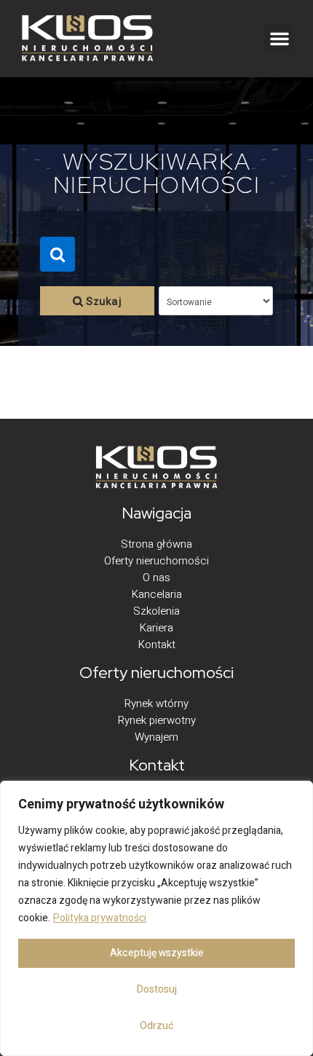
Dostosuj (157, 989)
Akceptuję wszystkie (157, 953)
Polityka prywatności (99, 918)
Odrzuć (156, 1025)
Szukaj (102, 301)
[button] (279, 38)
